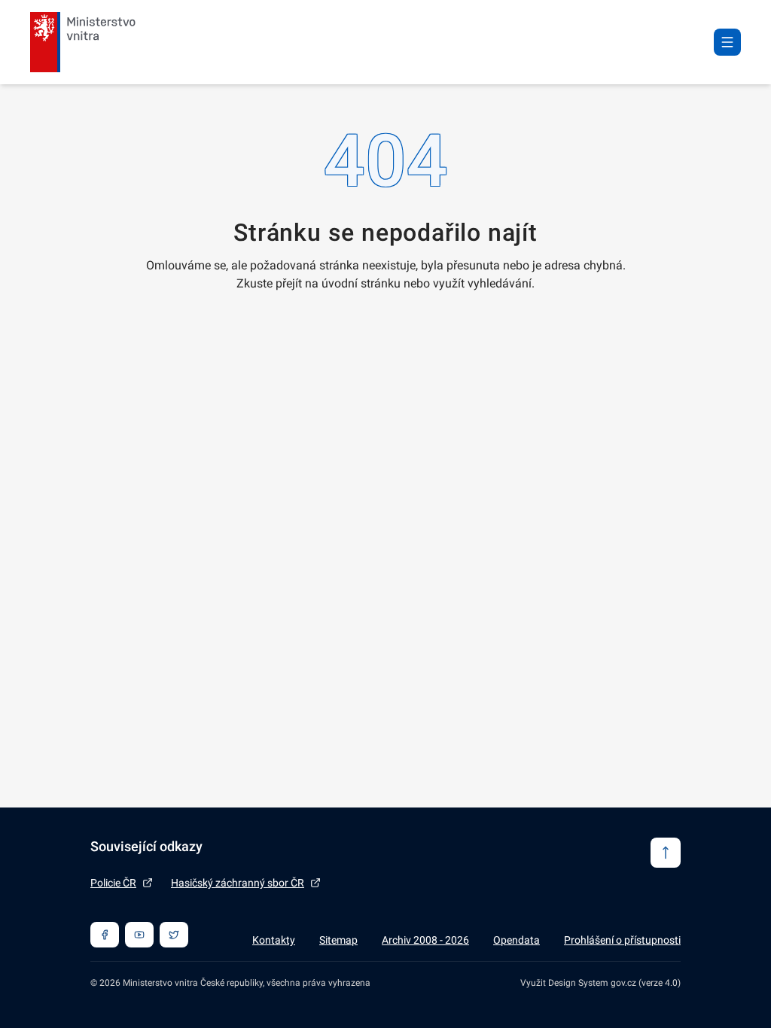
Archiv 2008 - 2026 (425, 940)
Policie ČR (113, 883)
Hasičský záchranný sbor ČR (237, 883)
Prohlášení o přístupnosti (622, 940)
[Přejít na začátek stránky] (666, 853)
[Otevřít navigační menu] (727, 42)
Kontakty (273, 940)
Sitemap (338, 940)
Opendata (516, 940)
